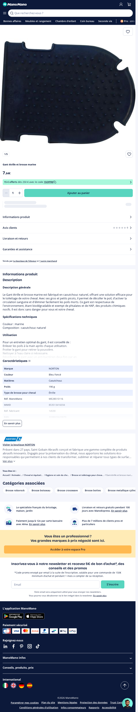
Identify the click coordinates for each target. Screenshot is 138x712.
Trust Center (117, 702)
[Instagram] (29, 646)
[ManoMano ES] (29, 685)
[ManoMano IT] (5, 685)
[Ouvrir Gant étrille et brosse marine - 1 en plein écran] (67, 92)
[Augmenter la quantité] (19, 193)
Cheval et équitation (34, 475)
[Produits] (5, 13)
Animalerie (17, 475)
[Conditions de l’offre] (131, 182)
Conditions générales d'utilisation (38, 707)
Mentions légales (67, 702)
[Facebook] (13, 646)
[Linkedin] (5, 646)
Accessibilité (109, 707)
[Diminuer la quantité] (6, 193)
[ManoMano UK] (13, 685)
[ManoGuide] (127, 703)
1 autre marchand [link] (48, 261)
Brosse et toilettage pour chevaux (88, 475)
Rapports (94, 707)
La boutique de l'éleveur (24, 261)
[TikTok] (37, 646)
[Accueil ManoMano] (59, 4)
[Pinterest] (21, 646)
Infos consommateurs (73, 707)
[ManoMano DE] (21, 685)
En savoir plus (100, 595)
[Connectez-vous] (121, 4)
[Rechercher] (11, 13)
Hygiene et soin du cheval (57, 475)
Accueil (6, 475)
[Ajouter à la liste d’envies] (129, 154)
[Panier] (129, 4)
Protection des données (94, 702)
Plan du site (48, 702)
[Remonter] (125, 685)
